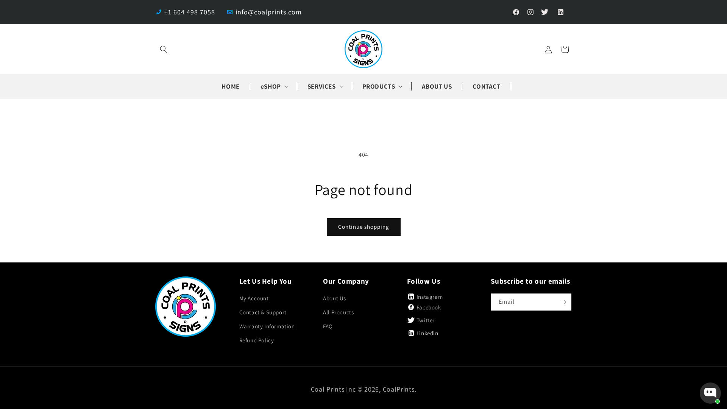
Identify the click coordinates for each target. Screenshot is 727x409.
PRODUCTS (378, 86)
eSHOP (271, 86)
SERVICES (321, 86)
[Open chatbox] (710, 393)
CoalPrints (399, 389)
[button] (163, 49)
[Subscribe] (563, 302)
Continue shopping (363, 226)
